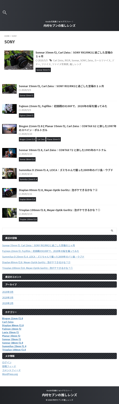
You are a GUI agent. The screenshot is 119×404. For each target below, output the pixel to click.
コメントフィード (11, 370)
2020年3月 (7, 297)
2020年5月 (7, 292)
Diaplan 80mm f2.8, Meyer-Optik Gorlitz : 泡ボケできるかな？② (58, 190)
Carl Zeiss (58, 60)
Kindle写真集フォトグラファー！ (59, 390)
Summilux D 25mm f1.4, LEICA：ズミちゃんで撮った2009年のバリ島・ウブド (66, 170)
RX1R (67, 60)
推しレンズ (75, 64)
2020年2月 (7, 303)
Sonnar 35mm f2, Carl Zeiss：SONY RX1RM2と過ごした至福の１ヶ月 (61, 86)
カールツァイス (102, 60)
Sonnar (75, 60)
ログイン (6, 362)
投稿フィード (9, 366)
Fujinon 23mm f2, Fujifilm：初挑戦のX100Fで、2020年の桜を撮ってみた (63, 106)
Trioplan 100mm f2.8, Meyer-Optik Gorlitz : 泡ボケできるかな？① (59, 210)
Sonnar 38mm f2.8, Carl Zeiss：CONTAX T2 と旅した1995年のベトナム (62, 150)
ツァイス (46, 64)
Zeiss (90, 60)
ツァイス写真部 (60, 64)
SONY (83, 60)
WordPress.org (10, 374)
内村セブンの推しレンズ (59, 25)
